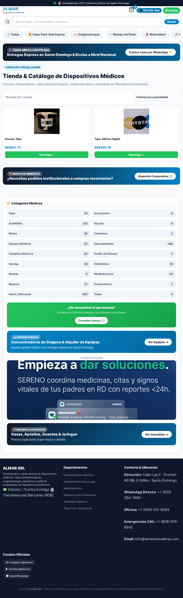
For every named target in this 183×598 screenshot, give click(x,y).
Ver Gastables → (156, 434)
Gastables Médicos (75, 501)
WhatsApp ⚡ (47, 154)
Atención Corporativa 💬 (155, 176)
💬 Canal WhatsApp (17, 575)
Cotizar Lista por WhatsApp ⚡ (150, 52)
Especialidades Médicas (79, 475)
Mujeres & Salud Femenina (80, 495)
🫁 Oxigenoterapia (87, 34)
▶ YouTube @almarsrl (18, 569)
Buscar (171, 21)
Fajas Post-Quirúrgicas (78, 508)
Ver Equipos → (158, 342)
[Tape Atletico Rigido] (136, 121)
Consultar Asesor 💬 (91, 320)
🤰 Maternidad (155, 34)
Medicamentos (73, 488)
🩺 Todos (12, 34)
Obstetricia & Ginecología (79, 481)
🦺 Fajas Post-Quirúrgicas (46, 34)
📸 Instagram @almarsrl (19, 562)
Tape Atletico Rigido (107, 139)
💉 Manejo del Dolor (122, 34)
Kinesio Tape (13, 139)
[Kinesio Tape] (46, 121)
